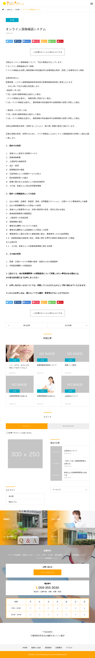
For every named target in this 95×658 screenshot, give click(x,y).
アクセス (69, 648)
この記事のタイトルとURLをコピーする (47, 52)
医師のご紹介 (36, 648)
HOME (25, 648)
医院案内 (48, 648)
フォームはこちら (47, 572)
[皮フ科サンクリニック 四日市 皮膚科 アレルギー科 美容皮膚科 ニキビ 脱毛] (13, 3)
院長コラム (13, 502)
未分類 (12, 20)
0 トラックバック (68, 426)
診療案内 (58, 648)
